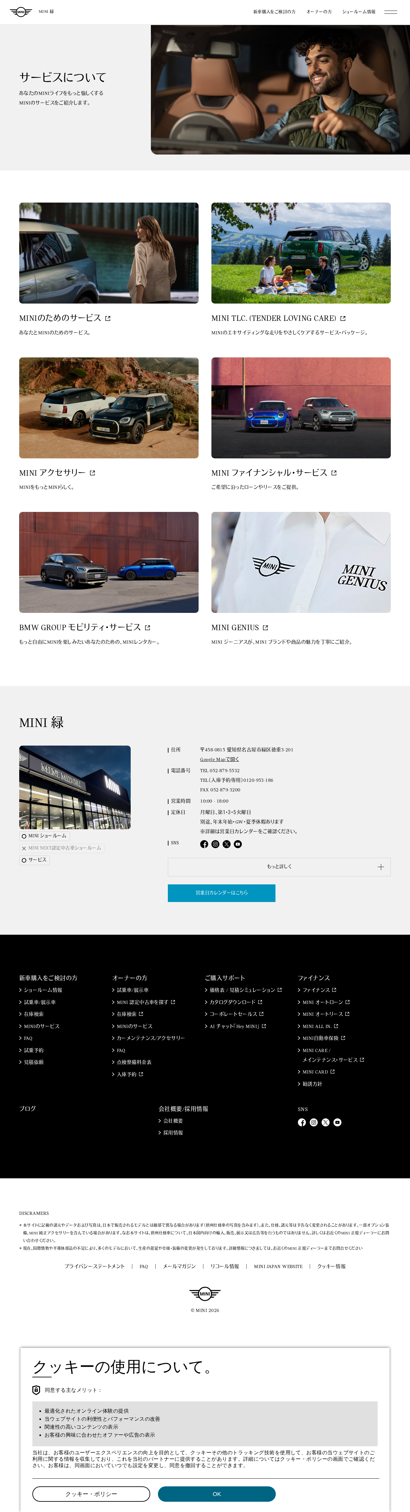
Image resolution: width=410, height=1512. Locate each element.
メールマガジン (179, 1267)
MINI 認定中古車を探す (143, 1002)
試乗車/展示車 (40, 1002)
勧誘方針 (313, 1084)
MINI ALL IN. (317, 1026)
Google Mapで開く (219, 759)
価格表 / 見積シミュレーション (242, 990)
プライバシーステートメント (94, 1267)
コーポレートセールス (233, 1014)
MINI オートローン (323, 1002)
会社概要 (173, 1121)
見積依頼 (34, 1062)
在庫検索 (34, 1014)
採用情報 (173, 1133)
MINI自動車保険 (321, 1038)
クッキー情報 (331, 1267)
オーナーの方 (319, 12)
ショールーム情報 (359, 12)
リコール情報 (225, 1267)
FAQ (28, 1038)
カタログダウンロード (233, 1002)
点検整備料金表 (134, 1062)
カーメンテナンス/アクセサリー (151, 1038)
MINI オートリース (323, 1014)
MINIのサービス (41, 1026)
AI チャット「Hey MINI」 (235, 1026)
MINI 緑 (46, 12)
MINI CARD (315, 1072)
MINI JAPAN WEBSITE (278, 1267)
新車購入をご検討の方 (274, 12)
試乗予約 (34, 1050)
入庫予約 (127, 1075)
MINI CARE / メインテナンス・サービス (330, 1055)
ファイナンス (316, 990)
